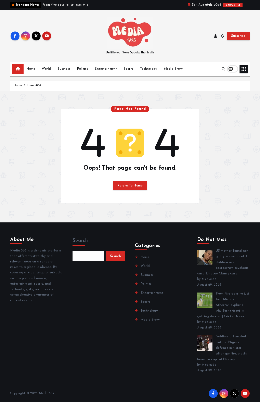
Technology (148, 68)
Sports (128, 68)
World (46, 68)
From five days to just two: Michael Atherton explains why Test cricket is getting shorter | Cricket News (223, 305)
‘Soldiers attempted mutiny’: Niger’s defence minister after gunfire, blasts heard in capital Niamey (222, 348)
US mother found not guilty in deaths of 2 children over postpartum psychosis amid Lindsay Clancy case (222, 262)
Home (30, 68)
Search (80, 240)
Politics (82, 68)
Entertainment (105, 68)
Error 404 (34, 85)
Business (63, 68)
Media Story (173, 68)
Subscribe (238, 36)
